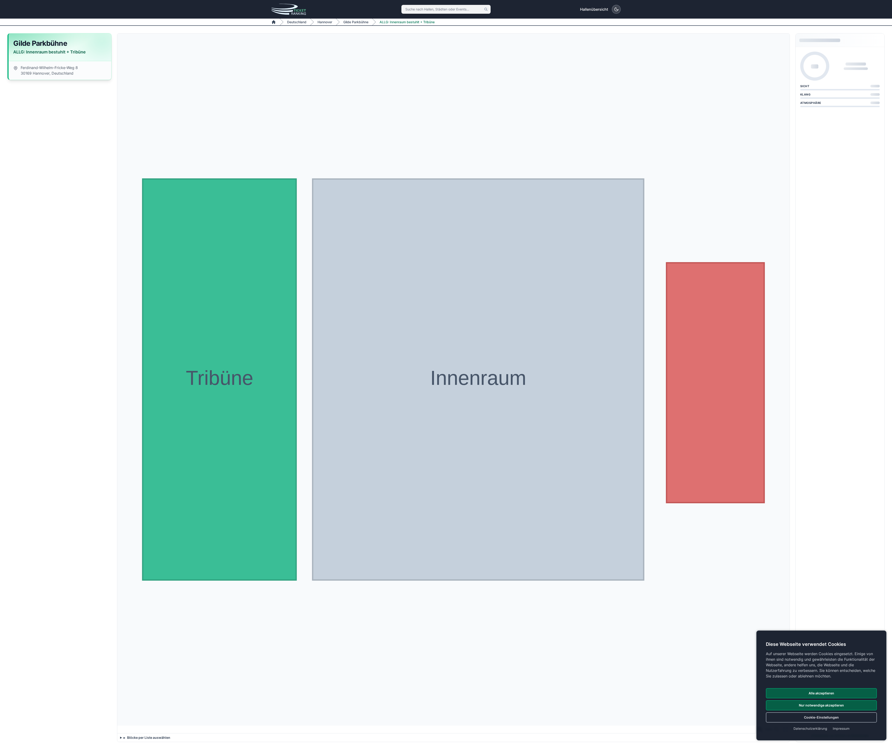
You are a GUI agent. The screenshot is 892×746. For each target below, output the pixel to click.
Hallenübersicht (594, 9)
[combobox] (446, 9)
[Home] (273, 22)
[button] (219, 379)
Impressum (841, 728)
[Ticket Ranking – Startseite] (288, 9)
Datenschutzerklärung (810, 728)
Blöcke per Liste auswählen (148, 737)
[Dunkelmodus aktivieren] (616, 9)
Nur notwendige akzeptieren (821, 705)
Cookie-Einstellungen (821, 717)
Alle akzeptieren (821, 693)
